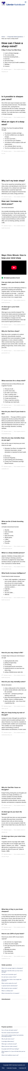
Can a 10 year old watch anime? (10, 1030)
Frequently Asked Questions (15, 36)
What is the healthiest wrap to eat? (10, 1055)
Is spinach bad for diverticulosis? (10, 985)
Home (3, 36)
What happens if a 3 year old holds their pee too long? (13, 1052)
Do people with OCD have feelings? (10, 1049)
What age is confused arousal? (9, 1043)
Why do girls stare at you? (8, 1038)
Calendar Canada (12, 1068)
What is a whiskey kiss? (7, 990)
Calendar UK (22, 1068)
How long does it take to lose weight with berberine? (11, 980)
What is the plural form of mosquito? (10, 993)
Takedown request (7, 69)
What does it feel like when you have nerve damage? (12, 971)
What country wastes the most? (9, 983)
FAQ (3, 1068)
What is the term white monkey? (9, 1046)
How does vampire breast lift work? (10, 1032)
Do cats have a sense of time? (9, 977)
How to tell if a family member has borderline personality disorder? (12, 1035)
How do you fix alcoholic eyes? (9, 974)
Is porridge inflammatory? (8, 1041)
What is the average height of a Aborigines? (12, 968)
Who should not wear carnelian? (9, 988)
